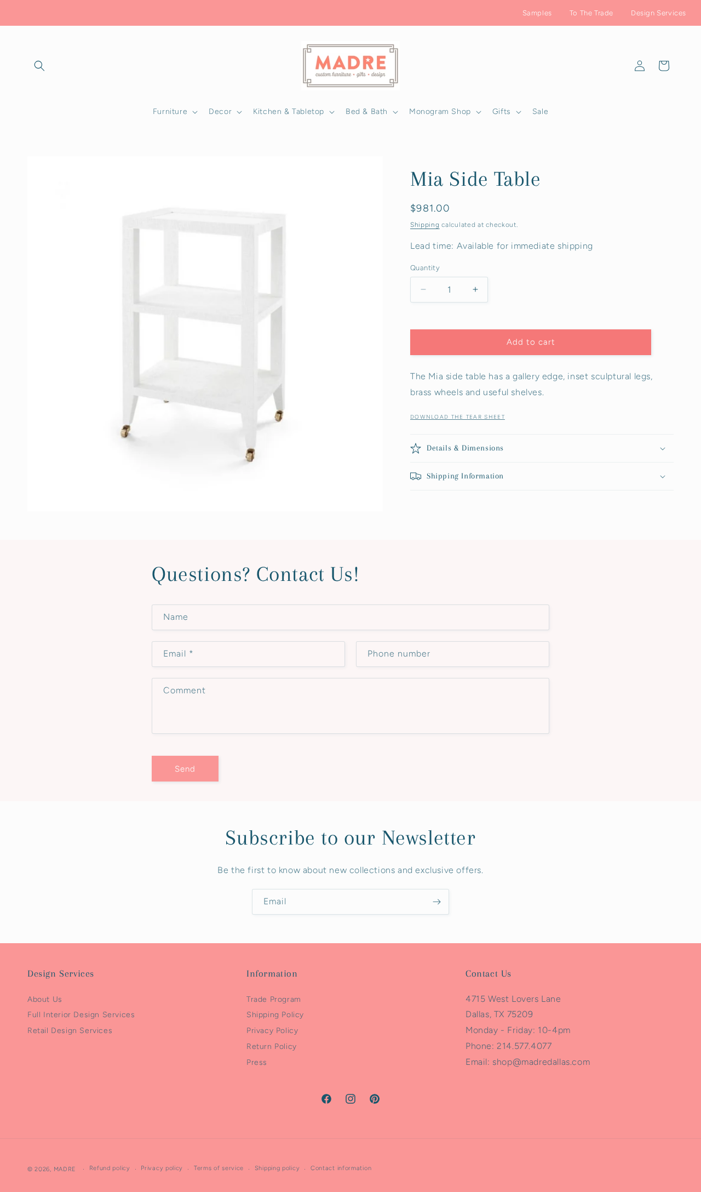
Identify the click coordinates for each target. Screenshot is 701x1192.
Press (256, 1062)
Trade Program (273, 999)
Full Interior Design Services (81, 1015)
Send (185, 768)
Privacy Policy (272, 1030)
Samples (537, 13)
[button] (39, 66)
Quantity (425, 268)
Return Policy (271, 1046)
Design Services (658, 13)
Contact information (341, 1168)
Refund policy (109, 1168)
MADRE (65, 1169)
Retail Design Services (69, 1030)
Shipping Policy (275, 1015)
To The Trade (591, 13)
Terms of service (219, 1168)
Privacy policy (162, 1168)
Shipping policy (277, 1168)
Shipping (425, 225)
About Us (44, 999)
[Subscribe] (436, 902)
